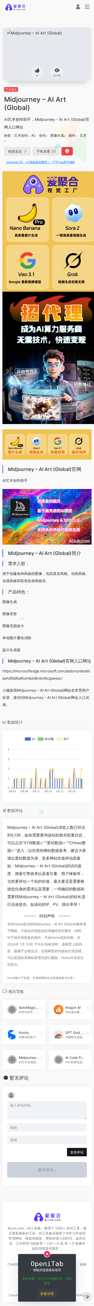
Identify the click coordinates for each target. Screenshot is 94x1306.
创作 (42, 135)
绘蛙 (83, 1264)
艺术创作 (11, 89)
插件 (71, 135)
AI (32, 135)
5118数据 (32, 842)
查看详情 (47, 1294)
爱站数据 (54, 842)
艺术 (83, 135)
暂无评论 (19, 1078)
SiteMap (80, 1295)
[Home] (15, 7)
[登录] (78, 7)
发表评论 (77, 1152)
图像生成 (57, 135)
